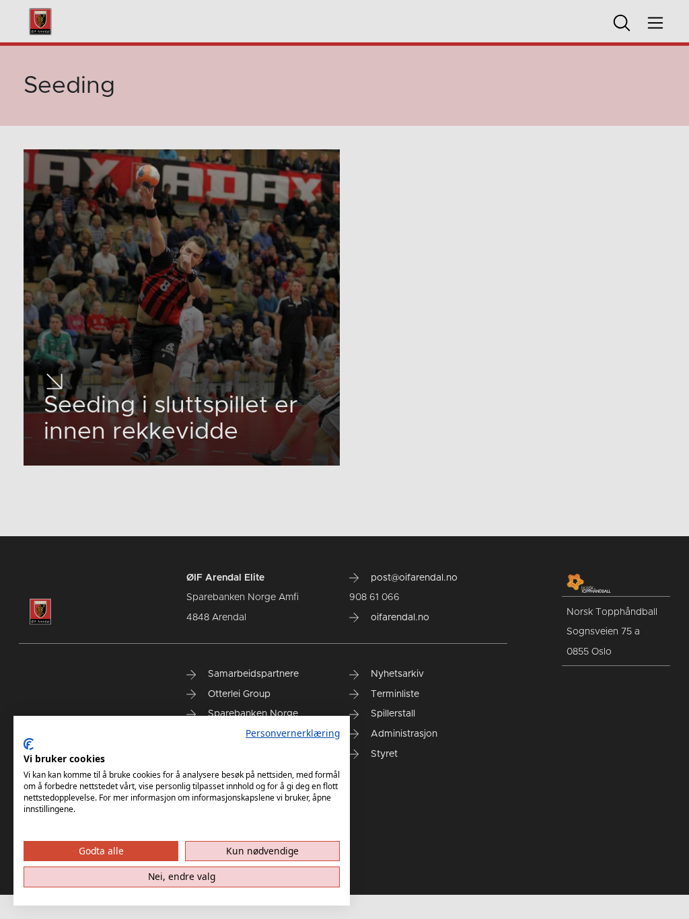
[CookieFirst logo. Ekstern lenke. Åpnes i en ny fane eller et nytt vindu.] (29, 744)
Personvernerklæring (293, 733)
